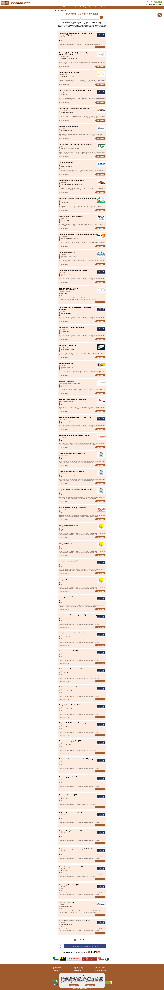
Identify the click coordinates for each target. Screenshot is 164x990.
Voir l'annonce (100, 47)
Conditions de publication (101, 970)
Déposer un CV (92, 7)
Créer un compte (159, 4)
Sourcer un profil (56, 7)
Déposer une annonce (68, 7)
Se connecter (149, 4)
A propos (106, 7)
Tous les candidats (78, 967)
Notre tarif (55, 970)
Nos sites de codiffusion (59, 972)
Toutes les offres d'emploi (80, 968)
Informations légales (100, 967)
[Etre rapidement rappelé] (159, 15)
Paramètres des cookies (101, 968)
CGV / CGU (96, 978)
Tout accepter (90, 985)
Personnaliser (74, 985)
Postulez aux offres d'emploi (82, 13)
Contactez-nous (57, 967)
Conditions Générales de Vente (102, 972)
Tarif (101, 7)
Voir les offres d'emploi (81, 7)
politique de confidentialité (66, 979)
